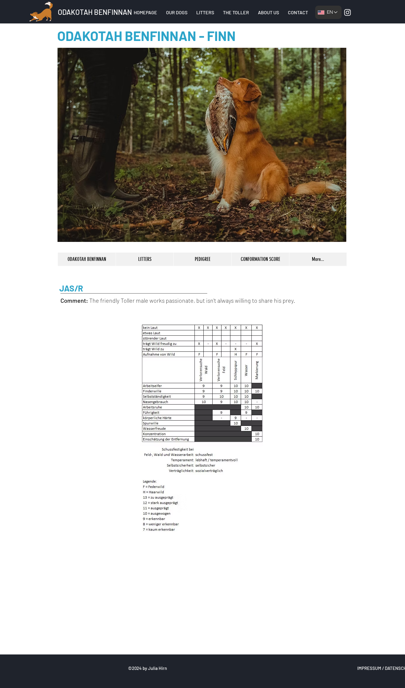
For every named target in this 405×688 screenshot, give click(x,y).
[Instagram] (347, 12)
